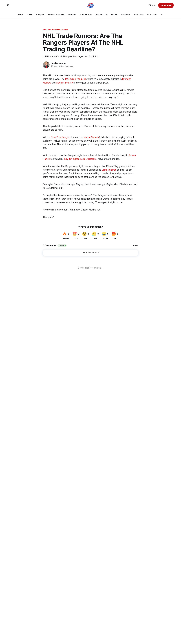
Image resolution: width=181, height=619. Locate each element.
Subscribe (166, 5)
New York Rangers (60, 137)
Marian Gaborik (91, 137)
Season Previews (56, 14)
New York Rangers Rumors (55, 29)
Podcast (72, 14)
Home (20, 14)
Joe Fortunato (58, 63)
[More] (162, 14)
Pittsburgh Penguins (75, 79)
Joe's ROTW (102, 14)
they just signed (72, 159)
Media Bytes (86, 14)
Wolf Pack (139, 14)
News (29, 14)
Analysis (40, 14)
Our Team (152, 14)
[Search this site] (8, 5)
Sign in (152, 5)
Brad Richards (109, 169)
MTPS (114, 14)
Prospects (125, 14)
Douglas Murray (64, 82)
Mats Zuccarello (88, 159)
